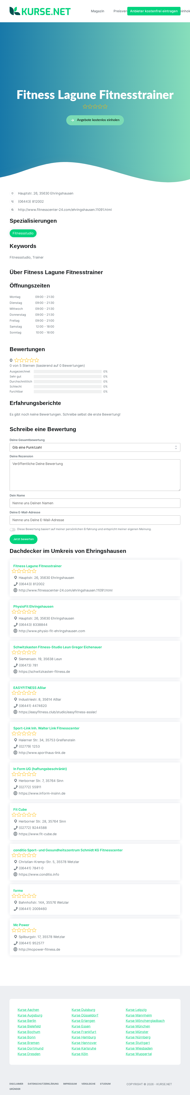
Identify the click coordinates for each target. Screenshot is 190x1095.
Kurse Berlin (27, 1021)
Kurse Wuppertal (139, 1054)
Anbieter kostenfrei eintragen (154, 11)
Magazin (97, 11)
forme (18, 891)
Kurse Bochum (29, 1032)
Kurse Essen (81, 1026)
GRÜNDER (14, 1089)
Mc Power (21, 925)
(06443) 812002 (31, 201)
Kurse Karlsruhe (84, 1048)
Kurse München (138, 1026)
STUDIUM (105, 1083)
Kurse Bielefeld (29, 1026)
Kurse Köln (80, 1054)
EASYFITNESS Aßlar (29, 688)
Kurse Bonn (27, 1037)
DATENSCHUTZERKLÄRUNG (43, 1083)
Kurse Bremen (29, 1043)
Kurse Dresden (29, 1054)
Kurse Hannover (84, 1043)
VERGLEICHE (88, 1083)
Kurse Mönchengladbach (145, 1021)
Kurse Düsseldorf (85, 1015)
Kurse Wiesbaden (139, 1048)
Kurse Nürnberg (138, 1037)
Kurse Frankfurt (84, 1032)
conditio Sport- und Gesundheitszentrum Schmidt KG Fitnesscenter (68, 850)
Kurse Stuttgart (138, 1043)
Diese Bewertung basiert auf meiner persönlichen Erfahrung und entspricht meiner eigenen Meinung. (84, 529)
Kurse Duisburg (83, 1010)
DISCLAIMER (16, 1083)
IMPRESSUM (70, 1083)
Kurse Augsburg (30, 1015)
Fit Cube (20, 809)
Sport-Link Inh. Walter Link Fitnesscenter (46, 728)
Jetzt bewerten (23, 539)
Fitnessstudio (23, 233)
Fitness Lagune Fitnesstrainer (37, 566)
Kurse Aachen (28, 1010)
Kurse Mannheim (139, 1015)
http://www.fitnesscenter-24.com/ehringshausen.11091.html (65, 210)
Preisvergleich (125, 11)
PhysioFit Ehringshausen (33, 606)
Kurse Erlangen (83, 1021)
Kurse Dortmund (30, 1048)
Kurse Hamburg (84, 1037)
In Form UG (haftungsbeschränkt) (40, 769)
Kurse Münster (137, 1032)
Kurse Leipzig (136, 1010)
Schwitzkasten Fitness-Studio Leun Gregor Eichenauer (57, 647)
